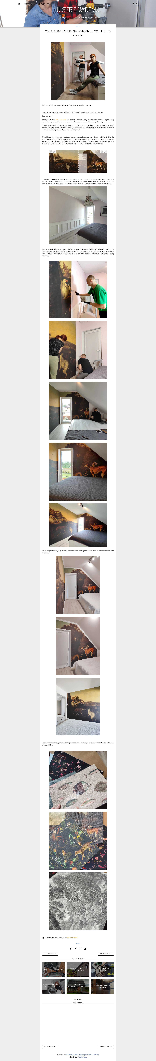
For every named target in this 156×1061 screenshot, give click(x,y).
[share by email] (85, 948)
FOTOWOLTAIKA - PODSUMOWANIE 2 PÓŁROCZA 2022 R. (78, 986)
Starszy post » (106, 954)
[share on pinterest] (80, 948)
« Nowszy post (50, 954)
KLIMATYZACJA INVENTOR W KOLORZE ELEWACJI (78, 969)
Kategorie (28, 3)
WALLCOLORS (61, 120)
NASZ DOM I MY (43, 3)
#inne (78, 27)
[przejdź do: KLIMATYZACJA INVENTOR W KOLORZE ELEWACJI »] (78, 976)
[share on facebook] (71, 948)
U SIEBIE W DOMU (78, 9)
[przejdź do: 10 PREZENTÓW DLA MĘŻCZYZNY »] (102, 976)
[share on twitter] (75, 948)
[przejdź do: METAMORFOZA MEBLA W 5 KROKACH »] (102, 993)
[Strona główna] (19, 3)
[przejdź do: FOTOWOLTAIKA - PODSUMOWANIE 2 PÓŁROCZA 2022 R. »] (78, 993)
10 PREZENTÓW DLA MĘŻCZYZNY (102, 969)
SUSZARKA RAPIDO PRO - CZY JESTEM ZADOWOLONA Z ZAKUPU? (53, 986)
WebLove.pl (82, 1057)
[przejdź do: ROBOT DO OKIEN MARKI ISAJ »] (53, 976)
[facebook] (133, 4)
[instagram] (137, 4)
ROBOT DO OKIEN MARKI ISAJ (53, 969)
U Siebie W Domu (72, 1055)
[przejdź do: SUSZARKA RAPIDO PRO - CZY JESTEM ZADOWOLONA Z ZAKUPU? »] (53, 993)
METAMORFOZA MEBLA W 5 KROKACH (102, 986)
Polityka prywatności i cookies (89, 1055)
